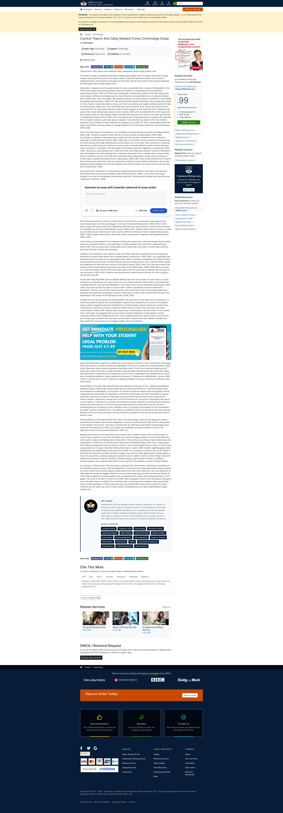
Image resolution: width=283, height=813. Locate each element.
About (187, 754)
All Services (127, 772)
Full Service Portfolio (185, 144)
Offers (140, 9)
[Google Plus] (95, 748)
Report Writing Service (185, 130)
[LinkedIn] (89, 748)
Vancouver (121, 577)
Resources (129, 9)
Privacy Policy (86, 802)
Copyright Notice (119, 802)
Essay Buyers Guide (184, 218)
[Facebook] (82, 748)
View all (166, 607)
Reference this (89, 60)
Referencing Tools (183, 222)
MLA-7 (99, 577)
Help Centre (190, 767)
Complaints (190, 763)
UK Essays (87, 9)
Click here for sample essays (125, 17)
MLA (91, 577)
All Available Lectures (185, 160)
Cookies (131, 802)
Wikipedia (133, 577)
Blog (155, 776)
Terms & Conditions (102, 802)
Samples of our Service (186, 141)
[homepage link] (81, 34)
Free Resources (160, 767)
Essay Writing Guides (185, 225)
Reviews (108, 9)
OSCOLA (145, 577)
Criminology (98, 34)
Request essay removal (91, 658)
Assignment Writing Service (187, 134)
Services (98, 9)
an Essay (188, 122)
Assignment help (129, 767)
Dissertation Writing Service (133, 759)
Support (155, 4)
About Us (118, 9)
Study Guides (159, 763)
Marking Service (183, 137)
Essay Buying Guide (162, 772)
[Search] (175, 3)
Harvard (109, 577)
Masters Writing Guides (186, 229)
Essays (88, 34)
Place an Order (191, 9)
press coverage (150, 673)
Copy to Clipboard (90, 598)
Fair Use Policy (191, 759)
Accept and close (86, 29)
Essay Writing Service (131, 754)
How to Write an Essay (185, 215)
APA (83, 577)
